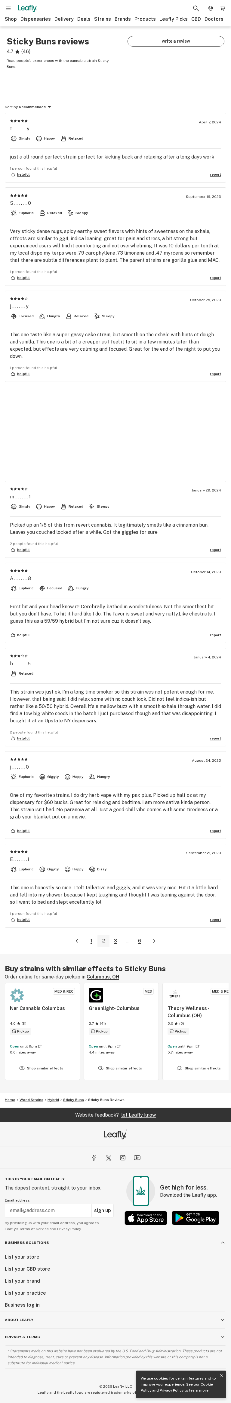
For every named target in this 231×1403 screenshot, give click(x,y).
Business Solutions (27, 1243)
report (215, 174)
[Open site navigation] (8, 8)
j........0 (19, 767)
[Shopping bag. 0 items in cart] (222, 8)
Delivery (64, 19)
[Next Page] (154, 941)
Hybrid (53, 1100)
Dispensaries (35, 19)
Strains (102, 19)
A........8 (21, 578)
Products (145, 19)
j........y (19, 306)
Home (10, 1100)
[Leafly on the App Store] (146, 1218)
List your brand (22, 1281)
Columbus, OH (103, 977)
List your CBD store (27, 1269)
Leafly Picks (173, 19)
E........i (19, 859)
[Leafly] (27, 8)
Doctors (214, 19)
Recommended (32, 107)
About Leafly (19, 1320)
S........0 (21, 203)
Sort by (11, 107)
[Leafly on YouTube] (137, 1157)
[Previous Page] (77, 941)
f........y (20, 129)
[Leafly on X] (108, 1157)
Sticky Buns (73, 1100)
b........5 (20, 664)
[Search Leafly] (196, 8)
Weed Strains (31, 1100)
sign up (102, 1210)
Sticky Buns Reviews (106, 1100)
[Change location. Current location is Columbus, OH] (210, 8)
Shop (11, 19)
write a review (176, 41)
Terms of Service (34, 1229)
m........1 (20, 497)
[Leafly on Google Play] (195, 1218)
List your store (22, 1257)
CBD (196, 19)
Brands (123, 19)
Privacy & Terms (22, 1337)
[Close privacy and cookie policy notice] (221, 1375)
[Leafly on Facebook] (94, 1158)
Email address (17, 1200)
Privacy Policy (171, 1390)
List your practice (25, 1293)
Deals (84, 19)
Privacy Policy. (69, 1229)
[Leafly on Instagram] (123, 1157)
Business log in (22, 1305)
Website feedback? (115, 1115)
